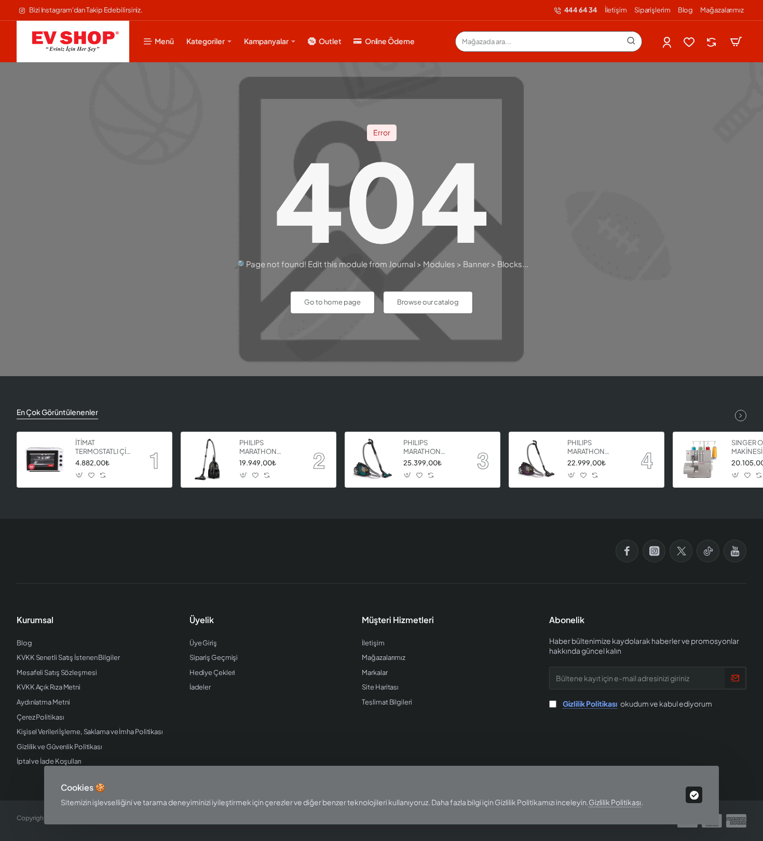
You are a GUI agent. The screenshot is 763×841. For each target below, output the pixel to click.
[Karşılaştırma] (712, 41)
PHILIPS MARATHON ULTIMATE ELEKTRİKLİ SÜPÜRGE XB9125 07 (267, 447)
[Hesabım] (668, 41)
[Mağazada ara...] (631, 41)
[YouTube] (735, 551)
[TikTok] (708, 551)
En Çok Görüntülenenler (57, 412)
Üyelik (201, 620)
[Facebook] (627, 551)
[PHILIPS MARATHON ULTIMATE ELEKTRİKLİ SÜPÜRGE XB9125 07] (208, 459)
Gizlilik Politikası (615, 802)
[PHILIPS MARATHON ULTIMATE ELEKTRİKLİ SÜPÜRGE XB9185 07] (372, 459)
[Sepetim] (736, 41)
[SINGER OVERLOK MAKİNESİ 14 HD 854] (700, 459)
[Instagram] (654, 551)
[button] (80, 475)
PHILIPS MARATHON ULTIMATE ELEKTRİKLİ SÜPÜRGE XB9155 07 (595, 447)
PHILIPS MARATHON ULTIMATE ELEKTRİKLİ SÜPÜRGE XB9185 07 (431, 447)
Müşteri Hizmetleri (398, 620)
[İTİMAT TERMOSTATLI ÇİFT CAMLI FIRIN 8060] (44, 459)
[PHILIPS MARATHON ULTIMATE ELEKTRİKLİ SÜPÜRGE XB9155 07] (536, 459)
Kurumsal (35, 620)
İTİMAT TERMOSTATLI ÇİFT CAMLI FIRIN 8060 (104, 447)
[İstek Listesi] (690, 41)
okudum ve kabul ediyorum (637, 703)
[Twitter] (681, 551)
